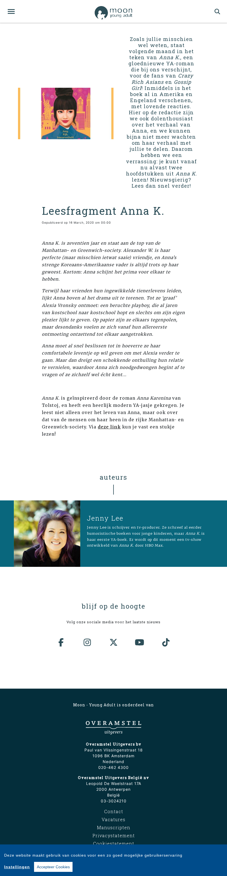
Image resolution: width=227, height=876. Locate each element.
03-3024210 (114, 801)
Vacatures (113, 819)
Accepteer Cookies (53, 867)
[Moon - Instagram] (87, 642)
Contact (113, 811)
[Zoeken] (217, 11)
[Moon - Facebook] (61, 642)
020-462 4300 (113, 767)
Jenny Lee (105, 518)
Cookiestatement (113, 843)
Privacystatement (113, 835)
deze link (109, 427)
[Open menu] (11, 11)
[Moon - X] (113, 642)
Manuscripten (113, 827)
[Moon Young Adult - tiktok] (166, 642)
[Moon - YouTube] (140, 642)
